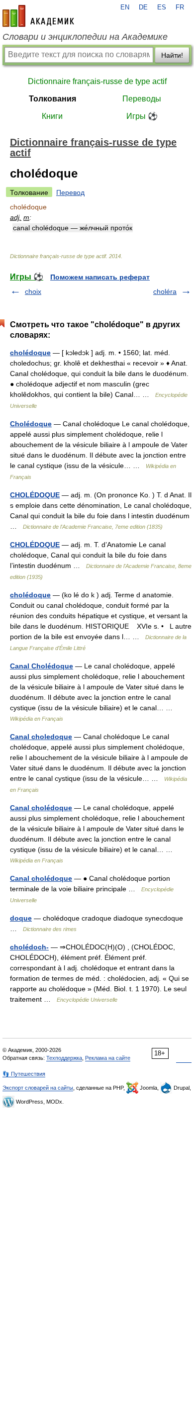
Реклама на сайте (107, 1058)
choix (33, 291)
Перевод (70, 192)
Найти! (172, 55)
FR (180, 7)
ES (161, 7)
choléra (165, 291)
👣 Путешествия (23, 1074)
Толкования (52, 98)
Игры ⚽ (142, 116)
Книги (52, 116)
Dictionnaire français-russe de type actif (97, 81)
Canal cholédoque (41, 808)
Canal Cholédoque (41, 666)
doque (21, 918)
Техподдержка (64, 1058)
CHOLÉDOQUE (35, 495)
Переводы (141, 98)
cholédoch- (29, 947)
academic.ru (38, 16)
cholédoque (30, 353)
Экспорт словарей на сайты (37, 1088)
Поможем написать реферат (100, 277)
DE (143, 7)
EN (124, 7)
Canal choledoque (41, 737)
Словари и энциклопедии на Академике (85, 37)
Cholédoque (31, 424)
